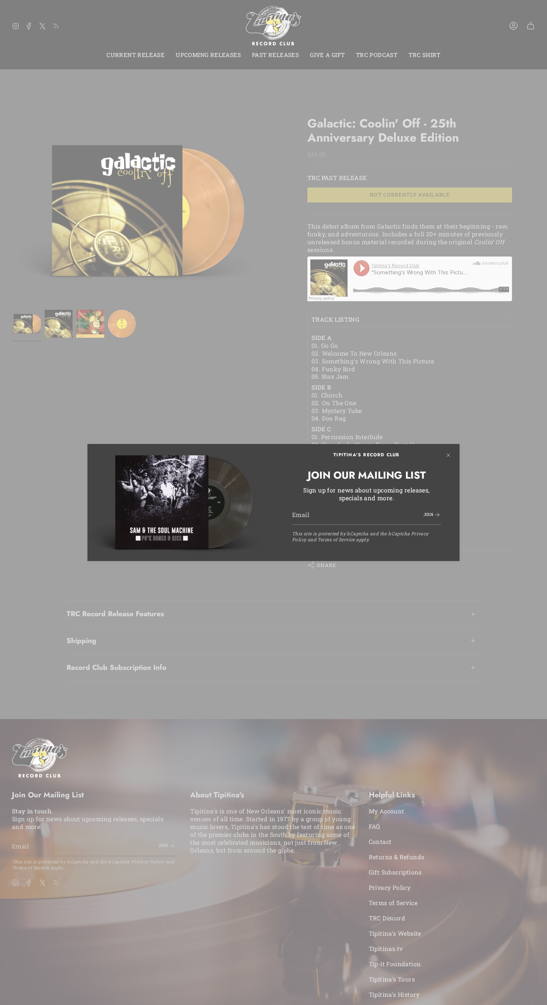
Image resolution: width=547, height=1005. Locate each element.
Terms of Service (336, 539)
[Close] (448, 455)
